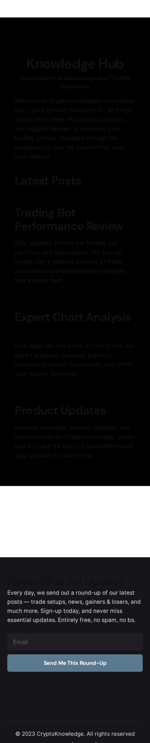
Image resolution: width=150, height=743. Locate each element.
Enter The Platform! (113, 44)
